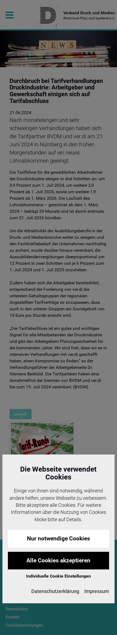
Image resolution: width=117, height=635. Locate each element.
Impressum (96, 591)
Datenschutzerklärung (55, 591)
